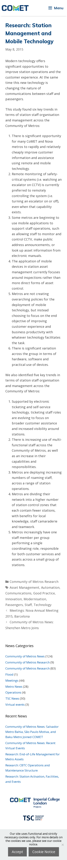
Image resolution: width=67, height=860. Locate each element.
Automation (50, 587)
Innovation (13, 599)
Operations (13, 692)
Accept (17, 851)
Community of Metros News (25, 656)
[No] (62, 844)
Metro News (13, 686)
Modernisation (35, 599)
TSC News (12, 698)
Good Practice (44, 593)
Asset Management (24, 587)
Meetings (11, 680)
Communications (18, 593)
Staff (28, 605)
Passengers (14, 605)
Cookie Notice (43, 851)
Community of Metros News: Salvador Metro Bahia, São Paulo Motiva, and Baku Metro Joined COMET (32, 732)
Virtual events (15, 704)
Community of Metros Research (34, 581)
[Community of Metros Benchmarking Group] (15, 8)
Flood (9, 674)
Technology (42, 605)
